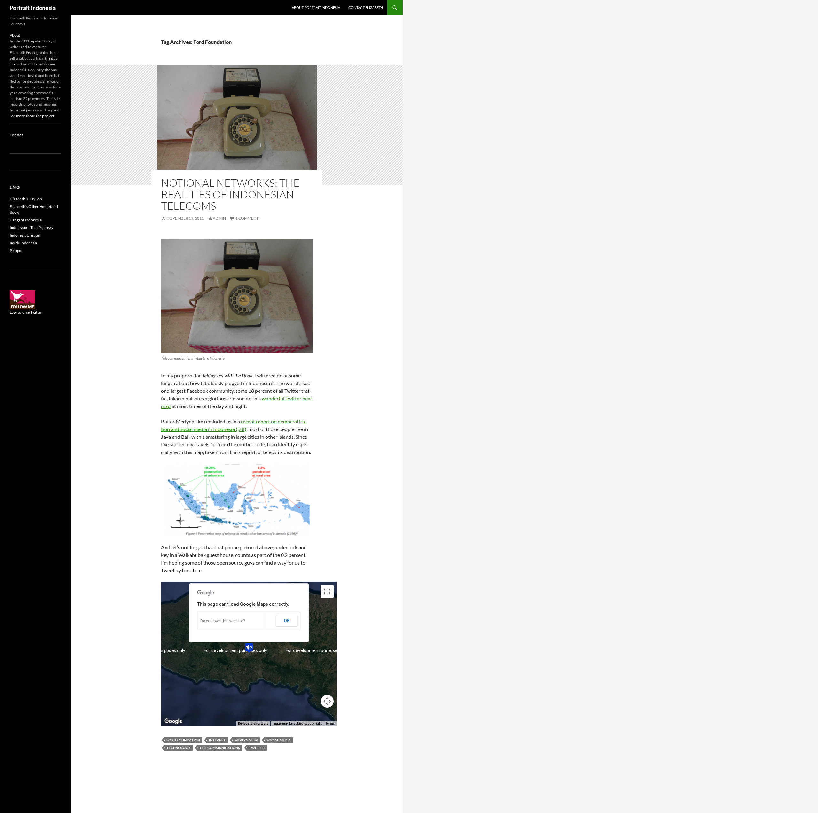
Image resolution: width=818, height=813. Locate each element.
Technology (178, 748)
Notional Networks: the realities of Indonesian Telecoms (230, 194)
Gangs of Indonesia (26, 219)
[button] (249, 648)
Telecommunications (219, 748)
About (15, 35)
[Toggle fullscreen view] (327, 591)
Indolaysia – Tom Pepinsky (31, 227)
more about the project (35, 115)
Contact (16, 135)
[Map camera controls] (327, 701)
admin (219, 218)
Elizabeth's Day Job (26, 198)
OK (287, 620)
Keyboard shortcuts (253, 723)
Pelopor (16, 250)
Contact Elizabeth (365, 7)
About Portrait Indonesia (316, 7)
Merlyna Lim (246, 740)
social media (278, 740)
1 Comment (247, 218)
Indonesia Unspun (25, 235)
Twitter (257, 748)
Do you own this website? (222, 621)
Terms (330, 723)
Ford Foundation (183, 740)
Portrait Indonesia (33, 7)
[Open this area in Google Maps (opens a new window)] (173, 721)
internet (217, 740)
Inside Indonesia (23, 242)
